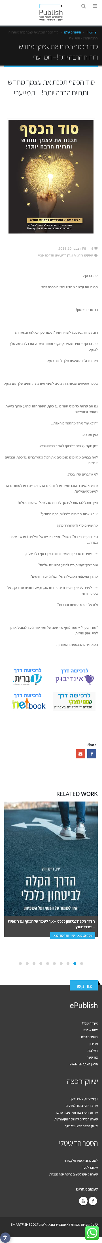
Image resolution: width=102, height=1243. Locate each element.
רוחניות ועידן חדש (72, 255)
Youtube (83, 1201)
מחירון (94, 1044)
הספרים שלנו (72, 32)
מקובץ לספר (90, 1167)
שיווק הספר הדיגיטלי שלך (81, 1126)
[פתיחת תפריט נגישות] (5, 1238)
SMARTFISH (20, 1224)
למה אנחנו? (90, 1030)
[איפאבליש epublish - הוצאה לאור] (51, 12)
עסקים (88, 255)
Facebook (91, 753)
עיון (57, 255)
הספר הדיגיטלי (78, 1142)
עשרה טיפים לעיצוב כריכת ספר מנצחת (73, 1174)
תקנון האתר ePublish (83, 1064)
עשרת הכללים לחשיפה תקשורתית (76, 1119)
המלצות (93, 1050)
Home (91, 32)
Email (80, 753)
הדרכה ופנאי (46, 255)
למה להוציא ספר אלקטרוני (81, 1160)
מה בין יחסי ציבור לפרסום (82, 1105)
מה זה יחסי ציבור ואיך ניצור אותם (77, 1112)
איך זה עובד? (90, 1023)
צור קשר (83, 986)
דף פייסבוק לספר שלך (84, 1099)
